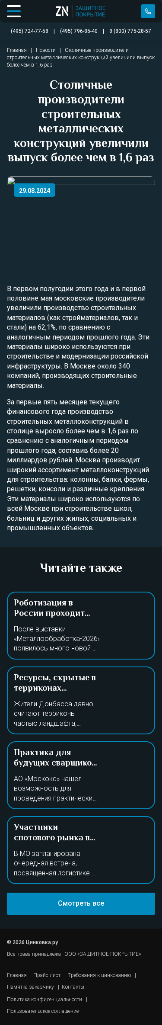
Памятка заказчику (30, 987)
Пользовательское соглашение (43, 1011)
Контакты (73, 987)
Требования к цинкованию (99, 975)
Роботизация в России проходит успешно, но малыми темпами (56, 619)
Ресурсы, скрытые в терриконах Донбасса (55, 689)
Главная (17, 50)
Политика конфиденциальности (44, 999)
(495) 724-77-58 (148, 11)
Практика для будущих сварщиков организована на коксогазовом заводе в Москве (56, 773)
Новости (46, 50)
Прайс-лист (46, 975)
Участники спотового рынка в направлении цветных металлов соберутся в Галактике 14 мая (52, 854)
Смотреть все (81, 903)
